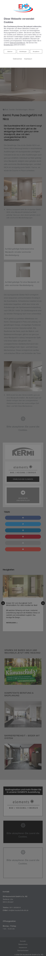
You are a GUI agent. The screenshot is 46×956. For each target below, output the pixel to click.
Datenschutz (17, 58)
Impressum (28, 58)
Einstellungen (23, 51)
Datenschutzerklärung (17, 42)
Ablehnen (9, 51)
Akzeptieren (36, 51)
